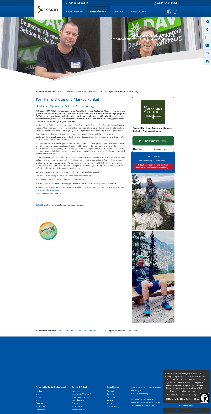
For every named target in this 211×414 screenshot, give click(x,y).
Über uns (40, 403)
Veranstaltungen (114, 406)
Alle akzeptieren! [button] (186, 405)
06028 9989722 (78, 3)
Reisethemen (74, 11)
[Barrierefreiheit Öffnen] (204, 398)
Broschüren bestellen (81, 397)
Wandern (111, 391)
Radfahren (111, 394)
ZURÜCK (39, 205)
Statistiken (187, 399)
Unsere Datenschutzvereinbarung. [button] (181, 394)
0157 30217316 (167, 3)
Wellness (111, 397)
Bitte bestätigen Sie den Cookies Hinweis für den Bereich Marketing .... (153, 166)
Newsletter (138, 11)
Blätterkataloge (78, 400)
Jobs (37, 394)
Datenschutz (41, 409)
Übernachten (77, 403)
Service (118, 11)
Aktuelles (75, 391)
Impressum (40, 406)
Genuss (110, 400)
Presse (38, 397)
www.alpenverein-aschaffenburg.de (78, 175)
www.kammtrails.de (75, 179)
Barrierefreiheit (78, 409)
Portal (60, 91)
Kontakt (39, 391)
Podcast (92, 91)
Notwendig (173, 399)
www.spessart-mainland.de (47, 190)
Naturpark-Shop (78, 406)
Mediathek (82, 91)
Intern (38, 400)
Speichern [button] (174, 410)
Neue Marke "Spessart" (81, 394)
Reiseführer (98, 11)
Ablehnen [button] (198, 410)
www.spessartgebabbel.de (105, 183)
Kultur (109, 403)
